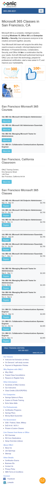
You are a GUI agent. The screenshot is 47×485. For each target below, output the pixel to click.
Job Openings (10, 450)
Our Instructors (10, 387)
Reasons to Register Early (14, 378)
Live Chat (42, 480)
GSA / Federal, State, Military (15, 422)
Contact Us (9, 466)
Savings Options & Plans (14, 397)
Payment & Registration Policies (16, 365)
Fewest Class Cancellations (15, 375)
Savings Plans (10, 413)
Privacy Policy (10, 469)
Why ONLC (9, 372)
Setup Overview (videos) (14, 441)
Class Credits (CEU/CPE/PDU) (16, 390)
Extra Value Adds (11, 403)
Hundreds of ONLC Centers (15, 385)
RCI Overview (10, 435)
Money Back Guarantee (13, 416)
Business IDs (9, 463)
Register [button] (6, 206)
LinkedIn (10, 482)
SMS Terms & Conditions (14, 472)
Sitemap (8, 453)
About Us (8, 448)
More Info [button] (6, 121)
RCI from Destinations (13, 438)
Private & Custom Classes (14, 428)
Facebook (10, 479)
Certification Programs (13, 410)
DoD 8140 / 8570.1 (12, 425)
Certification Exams (12, 460)
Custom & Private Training (14, 400)
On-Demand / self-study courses (17, 362)
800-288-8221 (9, 10)
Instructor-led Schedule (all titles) (17, 359)
